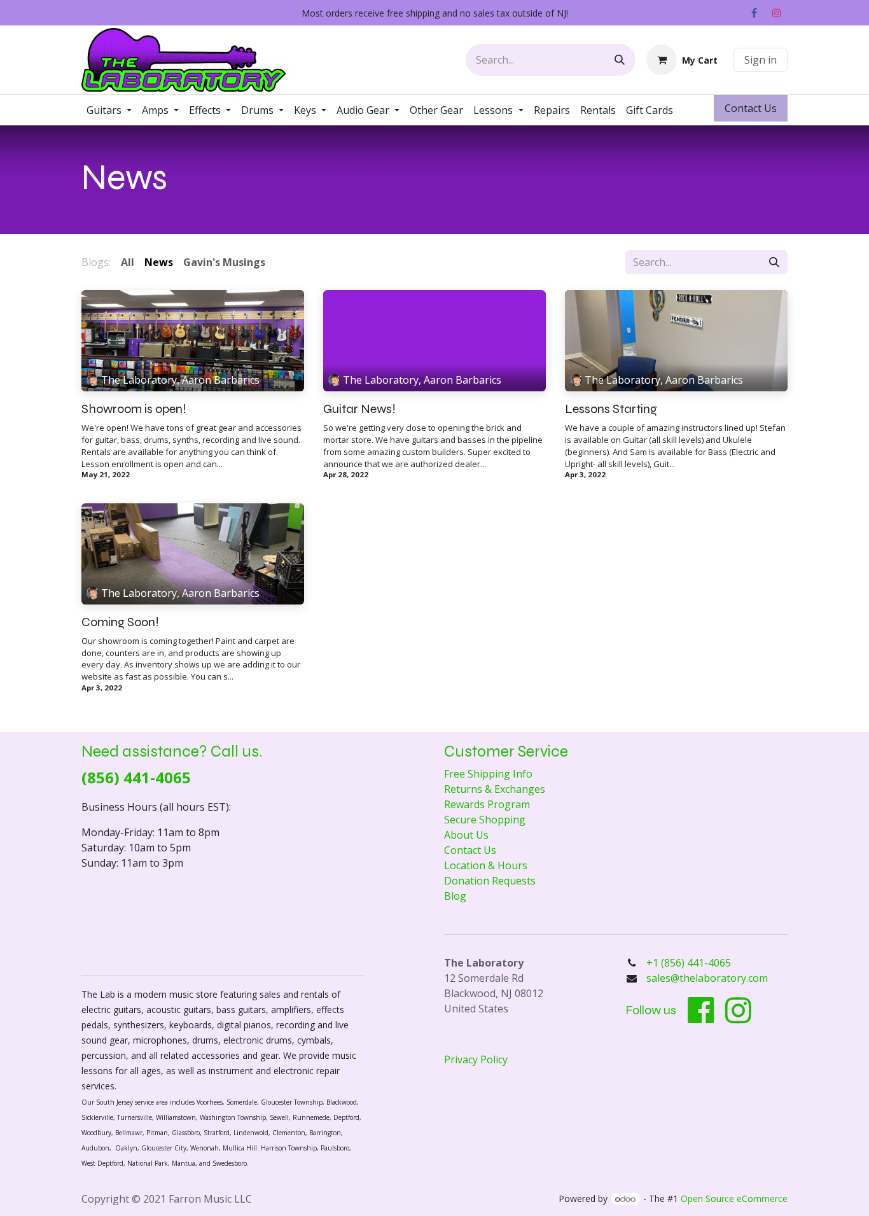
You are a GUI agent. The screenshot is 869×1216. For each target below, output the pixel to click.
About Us (466, 835)
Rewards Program (487, 804)
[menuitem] (109, 110)
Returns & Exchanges (494, 789)
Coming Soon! (120, 622)
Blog (455, 896)
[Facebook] (754, 13)
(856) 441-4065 (136, 777)
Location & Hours (485, 865)
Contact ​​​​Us (751, 108)
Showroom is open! (133, 409)
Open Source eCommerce (734, 1198)
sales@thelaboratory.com (707, 978)
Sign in (760, 60)
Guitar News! (359, 409)
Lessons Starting (611, 409)
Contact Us (470, 850)
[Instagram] (777, 13)
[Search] (620, 60)
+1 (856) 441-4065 (689, 963)
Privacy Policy (476, 1059)
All (127, 262)
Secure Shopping (484, 820)
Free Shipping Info (488, 774)
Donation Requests (490, 881)
